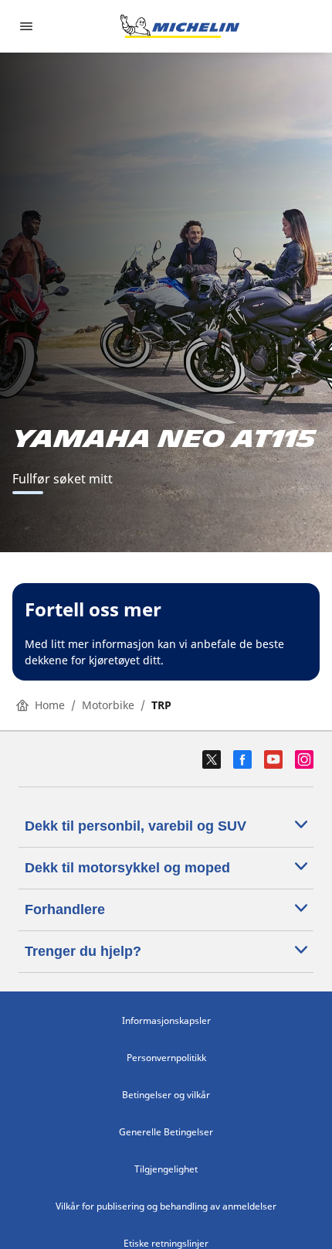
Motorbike (108, 705)
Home (50, 705)
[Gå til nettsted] (180, 26)
